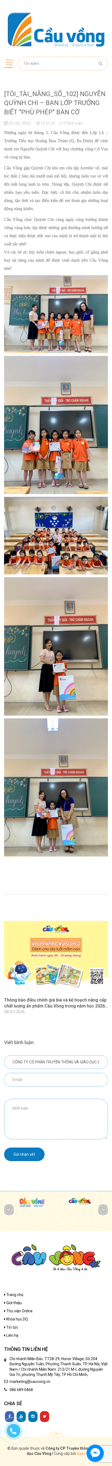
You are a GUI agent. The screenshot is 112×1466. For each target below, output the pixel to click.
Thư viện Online (19, 1311)
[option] (56, 968)
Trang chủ (14, 1295)
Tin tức (11, 1327)
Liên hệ (11, 1335)
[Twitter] (44, 1416)
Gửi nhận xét (24, 1154)
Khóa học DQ (16, 1319)
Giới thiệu (13, 1303)
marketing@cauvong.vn (30, 1381)
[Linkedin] (21, 1416)
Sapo (81, 1453)
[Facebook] (9, 1416)
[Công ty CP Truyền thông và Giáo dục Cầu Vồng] (56, 29)
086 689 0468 (21, 1390)
